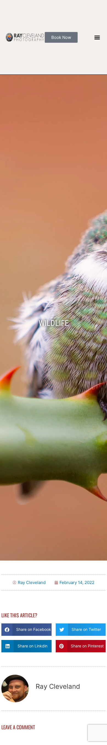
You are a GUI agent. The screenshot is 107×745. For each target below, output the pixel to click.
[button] (97, 37)
